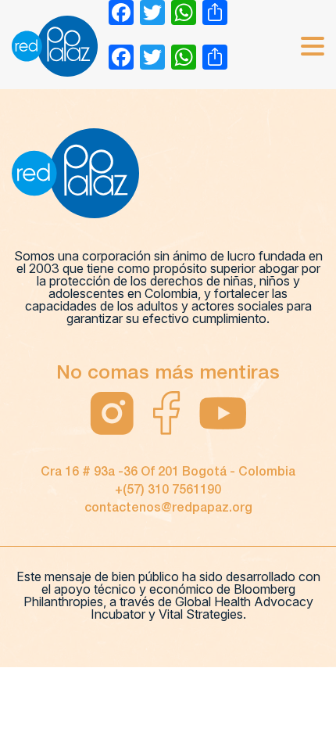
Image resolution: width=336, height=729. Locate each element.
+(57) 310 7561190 (168, 490)
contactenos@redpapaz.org (168, 508)
